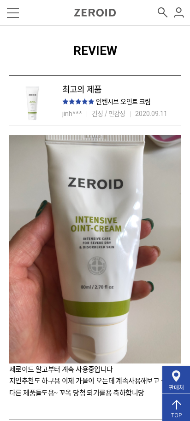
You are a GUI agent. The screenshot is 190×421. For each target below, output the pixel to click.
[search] (163, 13)
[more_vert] (179, 13)
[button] (13, 13)
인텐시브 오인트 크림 (123, 101)
